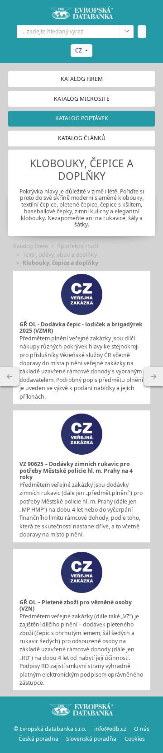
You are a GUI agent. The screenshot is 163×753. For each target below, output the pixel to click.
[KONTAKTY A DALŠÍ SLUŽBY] (153, 376)
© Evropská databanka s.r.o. (50, 729)
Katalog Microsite (82, 99)
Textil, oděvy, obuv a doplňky (60, 255)
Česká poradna (38, 739)
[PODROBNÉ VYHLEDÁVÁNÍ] (9, 376)
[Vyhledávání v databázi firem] (81, 709)
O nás (141, 729)
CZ (78, 50)
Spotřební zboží (78, 246)
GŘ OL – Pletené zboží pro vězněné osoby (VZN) (75, 605)
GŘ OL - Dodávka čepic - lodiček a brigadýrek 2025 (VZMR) (81, 327)
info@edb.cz (110, 729)
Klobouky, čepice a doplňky (60, 263)
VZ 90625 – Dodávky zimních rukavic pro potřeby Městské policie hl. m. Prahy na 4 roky (76, 470)
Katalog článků (81, 138)
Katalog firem (82, 79)
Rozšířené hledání (127, 31)
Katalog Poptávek (81, 118)
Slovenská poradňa (91, 739)
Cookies (135, 739)
